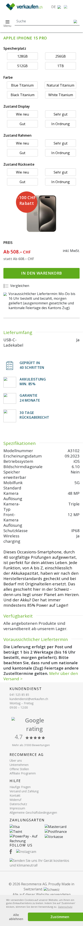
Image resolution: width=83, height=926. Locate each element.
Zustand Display (16, 106)
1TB (60, 66)
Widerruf (15, 800)
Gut (22, 124)
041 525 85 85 (19, 695)
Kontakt (15, 795)
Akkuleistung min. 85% (33, 381)
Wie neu (22, 114)
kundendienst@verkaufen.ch (29, 699)
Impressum (17, 808)
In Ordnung (60, 124)
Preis (8, 242)
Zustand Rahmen (17, 135)
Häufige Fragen (20, 787)
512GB (22, 66)
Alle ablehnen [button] (16, 917)
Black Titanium (22, 95)
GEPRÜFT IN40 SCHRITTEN (32, 365)
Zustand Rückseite (18, 164)
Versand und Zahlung (24, 791)
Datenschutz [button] (65, 906)
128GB (22, 56)
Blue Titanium (22, 85)
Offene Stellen (19, 769)
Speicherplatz (14, 48)
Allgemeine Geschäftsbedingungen (33, 812)
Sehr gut (60, 114)
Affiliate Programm (23, 773)
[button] (56, 7)
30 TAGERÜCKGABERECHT (34, 415)
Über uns (16, 760)
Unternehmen (19, 765)
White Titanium (60, 95)
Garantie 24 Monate (30, 397)
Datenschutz (18, 804)
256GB (60, 56)
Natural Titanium (60, 85)
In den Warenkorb (41, 273)
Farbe (8, 77)
